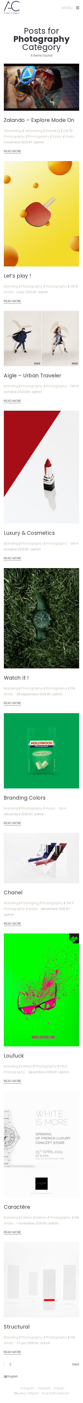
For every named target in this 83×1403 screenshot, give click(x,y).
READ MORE (12, 151)
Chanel (13, 892)
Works (8, 292)
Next (75, 1364)
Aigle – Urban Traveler (32, 375)
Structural (17, 1326)
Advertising (13, 130)
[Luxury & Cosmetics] (41, 467)
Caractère (17, 1207)
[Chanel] (41, 858)
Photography (14, 136)
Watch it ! (16, 677)
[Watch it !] (41, 618)
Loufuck (14, 1055)
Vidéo (57, 136)
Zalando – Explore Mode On (39, 120)
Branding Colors (25, 797)
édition (41, 1217)
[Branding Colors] (41, 750)
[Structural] (41, 1279)
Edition (26, 1066)
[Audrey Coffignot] (11, 7)
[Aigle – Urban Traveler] (41, 338)
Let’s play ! (17, 275)
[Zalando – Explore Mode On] (41, 87)
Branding (53, 130)
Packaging (29, 903)
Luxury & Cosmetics (29, 533)
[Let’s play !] (41, 213)
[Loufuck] (41, 989)
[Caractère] (41, 1144)
